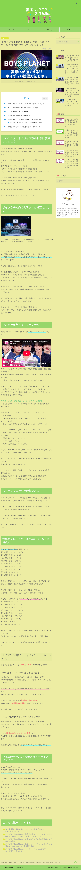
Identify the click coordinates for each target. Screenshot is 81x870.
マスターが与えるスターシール (19, 111)
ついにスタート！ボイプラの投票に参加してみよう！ (27, 104)
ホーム (12, 30)
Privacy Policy (9, 867)
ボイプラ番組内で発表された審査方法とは (23, 107)
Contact (69, 30)
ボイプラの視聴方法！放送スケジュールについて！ (27, 122)
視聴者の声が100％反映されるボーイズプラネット (26, 127)
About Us (18, 867)
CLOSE (45, 98)
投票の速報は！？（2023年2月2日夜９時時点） (25, 119)
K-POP (30, 30)
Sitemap (49, 30)
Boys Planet (5, 38)
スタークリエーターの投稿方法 (19, 115)
